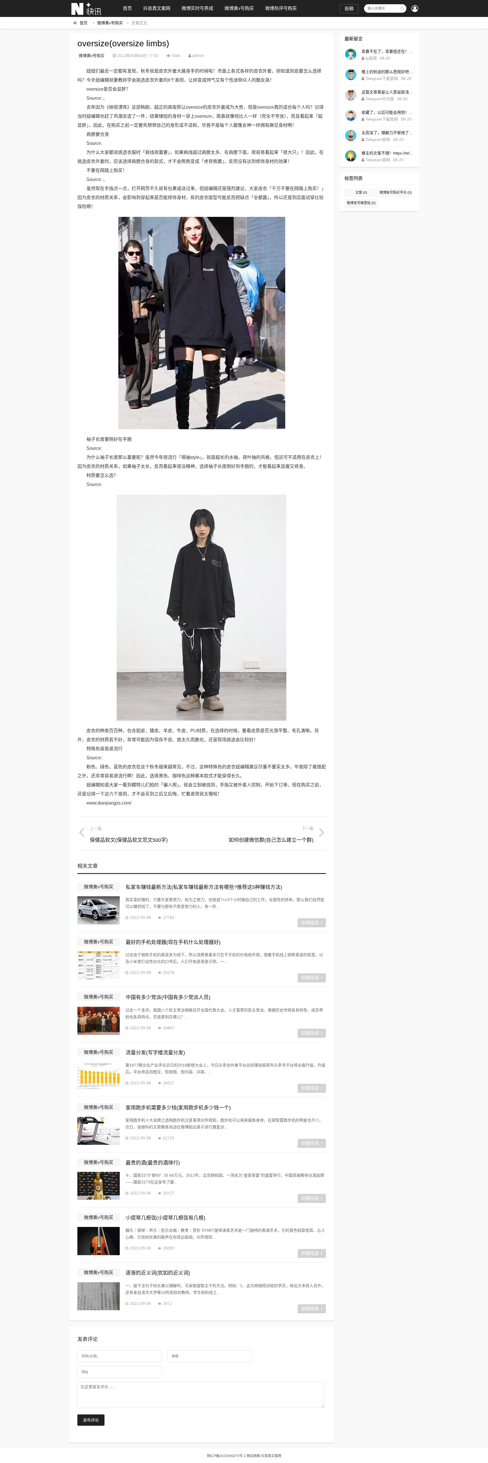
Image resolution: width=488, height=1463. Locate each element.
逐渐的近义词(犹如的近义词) (158, 1273)
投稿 (349, 8)
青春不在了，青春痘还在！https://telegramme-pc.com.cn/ (387, 51)
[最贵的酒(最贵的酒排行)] (98, 1186)
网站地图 (253, 1456)
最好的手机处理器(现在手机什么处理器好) (173, 942)
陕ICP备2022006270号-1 (226, 1456)
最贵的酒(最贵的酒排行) (153, 1163)
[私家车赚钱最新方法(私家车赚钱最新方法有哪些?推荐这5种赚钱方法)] (98, 910)
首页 (127, 8)
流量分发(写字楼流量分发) (155, 1053)
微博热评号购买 (281, 8)
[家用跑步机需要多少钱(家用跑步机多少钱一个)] (98, 1131)
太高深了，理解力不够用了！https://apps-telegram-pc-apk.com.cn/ (387, 132)
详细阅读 (310, 922)
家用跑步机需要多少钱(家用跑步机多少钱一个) (178, 1108)
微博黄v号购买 (239, 8)
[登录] (414, 9)
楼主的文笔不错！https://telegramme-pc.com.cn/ (387, 153)
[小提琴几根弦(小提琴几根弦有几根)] (98, 1241)
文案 (361, 193)
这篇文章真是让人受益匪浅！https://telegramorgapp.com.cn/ (387, 92)
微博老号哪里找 (361, 203)
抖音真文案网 (156, 8)
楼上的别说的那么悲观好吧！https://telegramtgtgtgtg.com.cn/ (387, 71)
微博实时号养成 (197, 8)
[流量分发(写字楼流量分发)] (98, 1076)
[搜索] (402, 8)
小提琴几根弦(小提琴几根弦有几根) (165, 1218)
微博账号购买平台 (396, 193)
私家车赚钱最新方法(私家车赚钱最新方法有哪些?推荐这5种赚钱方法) (204, 887)
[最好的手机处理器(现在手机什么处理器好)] (98, 965)
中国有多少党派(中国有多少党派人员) (168, 997)
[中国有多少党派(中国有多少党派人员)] (98, 1021)
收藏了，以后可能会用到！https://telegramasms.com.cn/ (387, 112)
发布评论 (91, 1420)
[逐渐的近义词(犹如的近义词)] (98, 1296)
